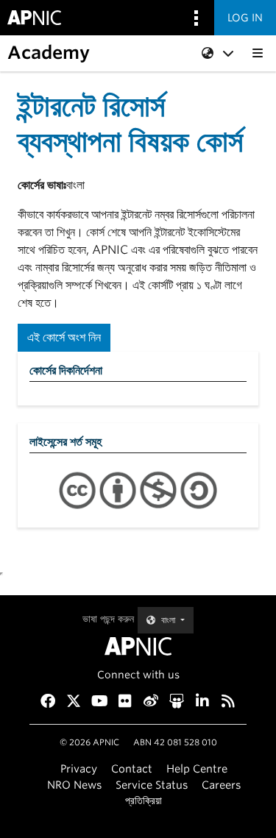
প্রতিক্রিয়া (143, 800)
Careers (221, 784)
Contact (131, 768)
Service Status (152, 784)
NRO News (74, 784)
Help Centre (196, 768)
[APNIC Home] (138, 646)
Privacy (78, 768)
